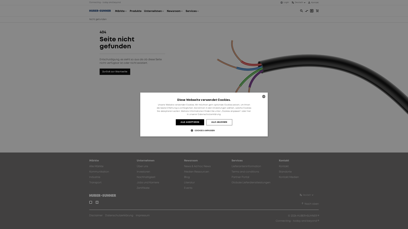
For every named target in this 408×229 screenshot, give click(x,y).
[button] (204, 130)
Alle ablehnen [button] (219, 122)
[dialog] (204, 114)
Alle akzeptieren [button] (190, 122)
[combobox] (263, 96)
